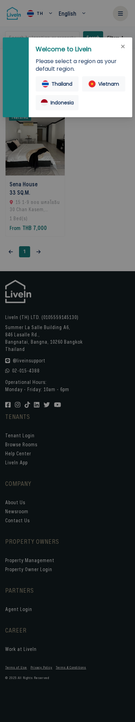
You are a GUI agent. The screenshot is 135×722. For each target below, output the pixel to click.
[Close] (123, 46)
